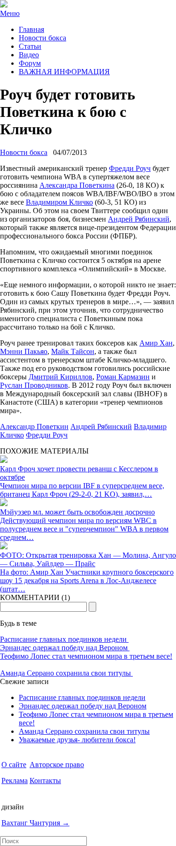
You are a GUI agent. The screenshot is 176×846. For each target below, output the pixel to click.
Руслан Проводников (34, 385)
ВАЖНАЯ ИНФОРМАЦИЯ (64, 72)
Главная (31, 29)
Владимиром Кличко (59, 202)
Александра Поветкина (77, 185)
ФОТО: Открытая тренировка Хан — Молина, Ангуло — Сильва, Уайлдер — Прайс (88, 559)
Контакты (45, 780)
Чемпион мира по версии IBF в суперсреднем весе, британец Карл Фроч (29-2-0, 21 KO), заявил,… (82, 490)
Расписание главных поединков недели (64, 639)
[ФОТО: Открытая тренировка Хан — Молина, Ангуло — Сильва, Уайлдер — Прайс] (4, 547)
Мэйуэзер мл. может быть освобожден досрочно (77, 512)
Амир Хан (156, 343)
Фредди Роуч (130, 168)
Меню (10, 13)
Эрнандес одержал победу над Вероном (65, 648)
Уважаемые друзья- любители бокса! (77, 740)
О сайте (13, 765)
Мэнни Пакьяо (23, 351)
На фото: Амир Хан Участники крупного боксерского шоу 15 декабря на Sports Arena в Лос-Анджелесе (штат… (87, 580)
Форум (30, 63)
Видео (29, 55)
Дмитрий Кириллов (60, 377)
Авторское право (57, 765)
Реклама (14, 780)
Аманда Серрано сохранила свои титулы (66, 673)
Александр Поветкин (34, 427)
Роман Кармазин (123, 377)
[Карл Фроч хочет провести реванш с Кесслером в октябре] (4, 460)
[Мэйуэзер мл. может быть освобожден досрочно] (4, 504)
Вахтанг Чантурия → (35, 823)
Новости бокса (42, 38)
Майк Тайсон (72, 351)
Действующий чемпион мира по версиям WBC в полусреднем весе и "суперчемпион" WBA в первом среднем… (84, 528)
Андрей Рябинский (138, 219)
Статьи (30, 46)
